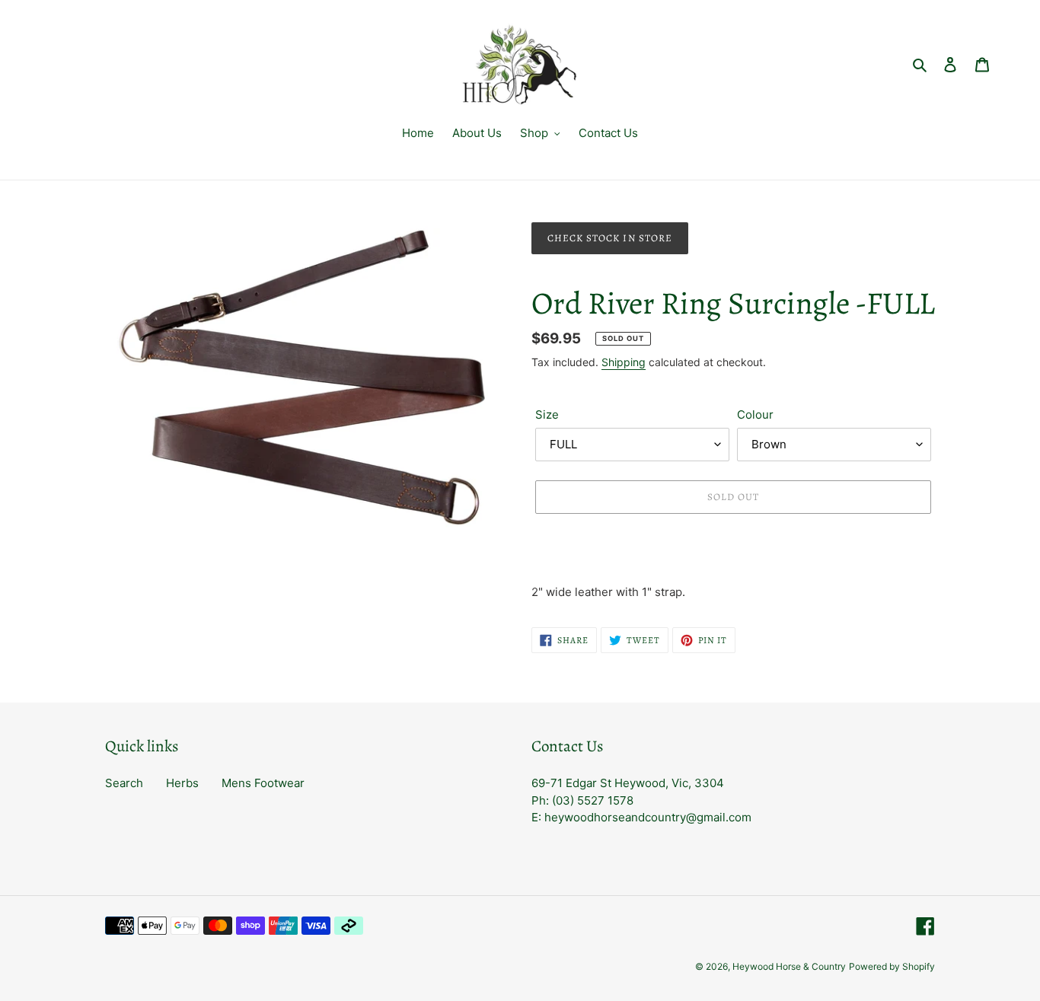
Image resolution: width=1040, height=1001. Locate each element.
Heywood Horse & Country (789, 966)
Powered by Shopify (892, 966)
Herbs (182, 783)
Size (547, 414)
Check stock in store (609, 237)
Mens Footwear (263, 783)
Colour (755, 414)
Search (124, 783)
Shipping (623, 361)
